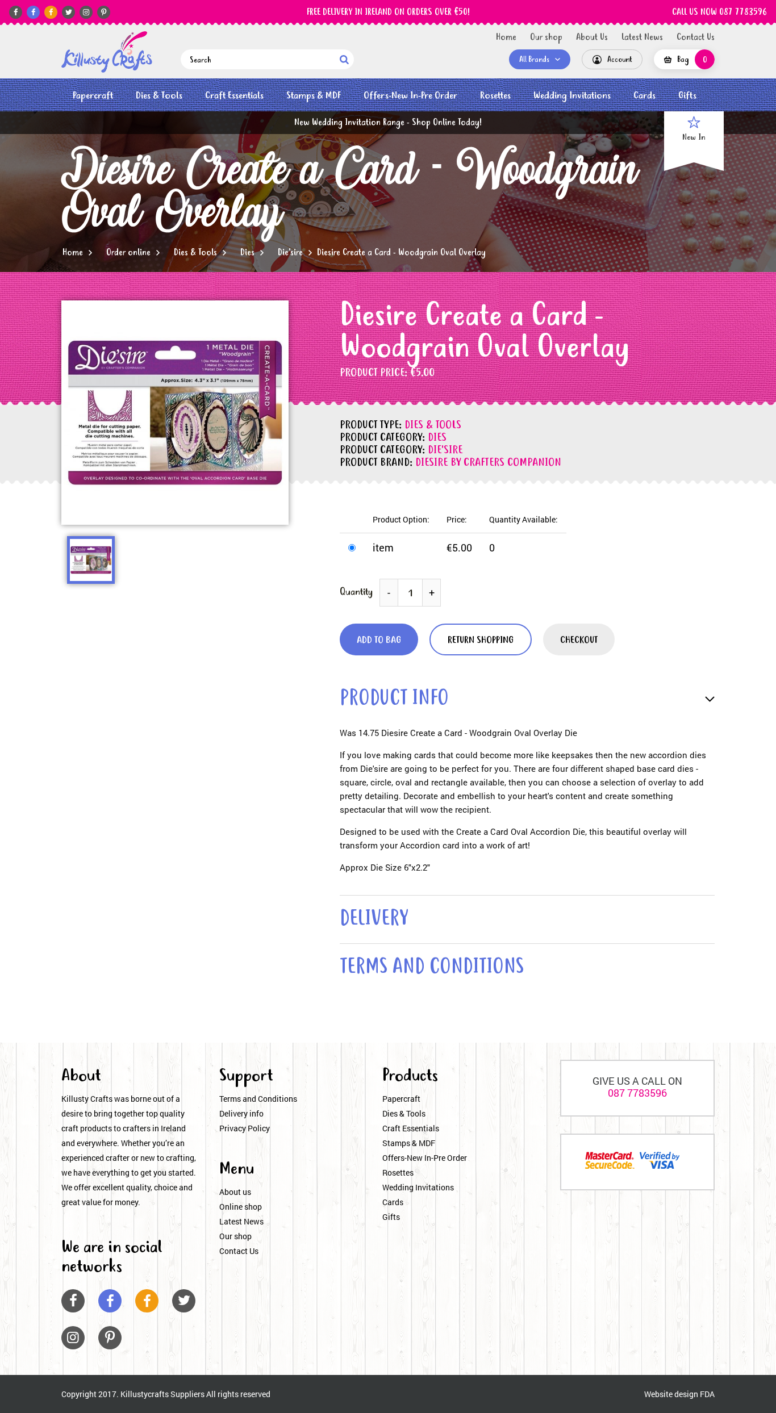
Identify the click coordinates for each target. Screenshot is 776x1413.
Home (506, 37)
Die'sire (290, 252)
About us (235, 1191)
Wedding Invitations (572, 96)
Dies (247, 252)
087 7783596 (637, 1093)
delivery (374, 920)
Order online (128, 252)
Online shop (240, 1206)
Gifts (687, 96)
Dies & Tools (159, 96)
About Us (592, 37)
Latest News (642, 37)
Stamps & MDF (313, 96)
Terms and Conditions (258, 1098)
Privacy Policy (244, 1128)
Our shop (546, 37)
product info (394, 699)
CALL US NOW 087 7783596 (719, 12)
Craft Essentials (234, 96)
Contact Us (696, 37)
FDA (707, 1394)
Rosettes (495, 96)
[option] (175, 412)
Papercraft (93, 96)
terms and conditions (432, 968)
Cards (644, 96)
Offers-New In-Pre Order (410, 96)
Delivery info (241, 1113)
